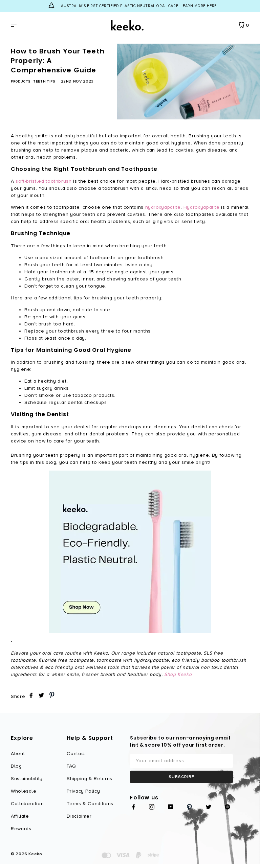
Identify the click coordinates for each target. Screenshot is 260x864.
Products (20, 81)
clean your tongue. (84, 286)
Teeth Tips (44, 81)
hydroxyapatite (163, 207)
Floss (30, 338)
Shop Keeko (178, 674)
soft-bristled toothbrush (43, 181)
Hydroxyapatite (201, 207)
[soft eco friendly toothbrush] (130, 552)
